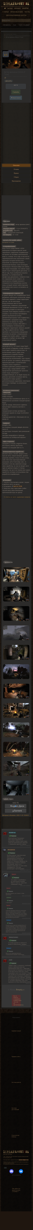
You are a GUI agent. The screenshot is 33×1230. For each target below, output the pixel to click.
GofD (10, 960)
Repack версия (17, 97)
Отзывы (16, 169)
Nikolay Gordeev (13, 937)
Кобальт (9, 920)
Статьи (6, 12)
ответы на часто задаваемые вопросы (18, 497)
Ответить (24, 834)
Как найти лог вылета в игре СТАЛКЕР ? (16, 1190)
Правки (17, 8)
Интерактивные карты (16, 15)
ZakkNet (9, 897)
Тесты (27, 12)
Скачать (16, 92)
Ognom (14, 874)
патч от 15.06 (17, 486)
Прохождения (16, 12)
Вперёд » (20, 989)
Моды (9, 8)
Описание (16, 165)
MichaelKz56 (11, 850)
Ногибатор (12, 832)
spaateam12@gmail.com (23, 1159)
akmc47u (8, 81)
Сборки (16, 177)
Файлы (25, 8)
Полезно (13, 836)
